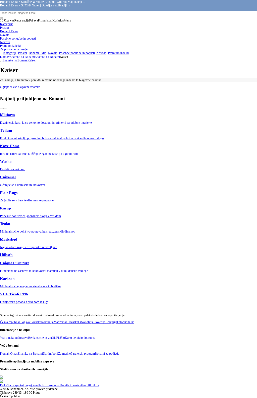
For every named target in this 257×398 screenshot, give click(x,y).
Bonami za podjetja (107, 353)
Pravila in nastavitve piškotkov (79, 385)
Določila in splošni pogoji (16, 385)
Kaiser (32, 60)
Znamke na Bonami (47, 56)
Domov (5, 56)
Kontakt (5, 353)
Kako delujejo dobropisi (80, 337)
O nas (14, 353)
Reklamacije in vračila (42, 337)
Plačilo (60, 337)
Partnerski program (83, 353)
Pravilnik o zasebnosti (46, 385)
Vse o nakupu (9, 337)
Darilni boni (50, 353)
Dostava (23, 337)
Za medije (64, 353)
